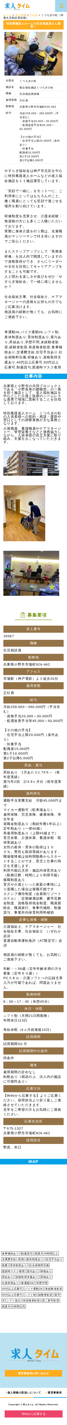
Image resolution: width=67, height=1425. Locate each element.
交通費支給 (9, 1259)
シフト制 (30, 1294)
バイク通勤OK (34, 1288)
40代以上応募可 (12, 1288)
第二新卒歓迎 (50, 1300)
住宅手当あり (54, 1259)
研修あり (46, 1271)
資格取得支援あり (27, 1277)
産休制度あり (34, 1259)
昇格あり (46, 1277)
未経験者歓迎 (53, 1288)
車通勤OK (27, 1282)
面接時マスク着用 (13, 1271)
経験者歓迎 (45, 1294)
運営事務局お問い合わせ (33, 1373)
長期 (21, 1259)
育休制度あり (18, 1265)
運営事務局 (55, 1392)
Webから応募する (34, 1413)
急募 (5, 1265)
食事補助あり (10, 1253)
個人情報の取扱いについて (24, 1392)
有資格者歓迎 (31, 1300)
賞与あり (32, 1271)
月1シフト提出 (11, 1300)
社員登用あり (10, 1282)
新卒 (57, 1294)
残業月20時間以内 (13, 1306)
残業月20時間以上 (46, 1253)
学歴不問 (41, 1282)
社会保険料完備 (39, 1265)
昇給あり (7, 1277)
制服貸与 (26, 1253)
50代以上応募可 (12, 1294)
